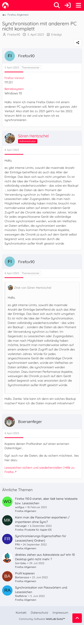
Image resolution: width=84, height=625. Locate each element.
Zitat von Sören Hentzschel (32, 288)
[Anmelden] (67, 5)
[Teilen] (78, 42)
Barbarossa (22, 577)
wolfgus (19, 507)
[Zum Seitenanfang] (77, 618)
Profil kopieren (25, 573)
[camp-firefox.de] (5, 5)
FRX (17, 544)
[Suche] (57, 5)
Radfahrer (21, 596)
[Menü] (78, 5)
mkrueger (21, 525)
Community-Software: (42, 618)
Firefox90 (13, 34)
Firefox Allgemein (25, 511)
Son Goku (20, 563)
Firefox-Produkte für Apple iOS (33, 529)
